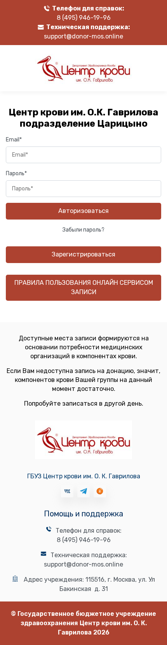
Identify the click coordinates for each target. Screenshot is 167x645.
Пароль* (16, 173)
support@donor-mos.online (83, 36)
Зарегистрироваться (83, 254)
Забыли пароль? (83, 230)
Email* (14, 139)
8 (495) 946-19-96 (84, 17)
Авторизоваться (83, 210)
